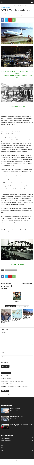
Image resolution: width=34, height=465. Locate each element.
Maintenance (4, 448)
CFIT (2, 443)
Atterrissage (8, 270)
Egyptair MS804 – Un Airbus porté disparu (11, 383)
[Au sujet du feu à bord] (5, 418)
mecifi (3, 15)
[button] (31, 2)
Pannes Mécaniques (8, 5)
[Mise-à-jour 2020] (5, 410)
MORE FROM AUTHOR (23, 306)
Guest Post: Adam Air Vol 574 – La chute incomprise (16, 319)
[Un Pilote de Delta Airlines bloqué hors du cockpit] (6, 314)
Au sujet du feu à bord (6, 378)
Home (2, 5)
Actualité (3, 452)
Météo (2, 445)
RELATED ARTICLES (10, 306)
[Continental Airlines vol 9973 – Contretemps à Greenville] (28, 312)
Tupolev (14, 270)
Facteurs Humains (5, 438)
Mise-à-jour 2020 (5, 375)
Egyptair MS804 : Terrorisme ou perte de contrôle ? (13, 381)
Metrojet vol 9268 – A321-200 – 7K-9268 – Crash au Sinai (14, 386)
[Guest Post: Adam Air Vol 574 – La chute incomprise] (17, 313)
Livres (11, 460)
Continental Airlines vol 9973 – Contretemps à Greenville (27, 317)
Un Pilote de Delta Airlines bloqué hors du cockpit (5, 321)
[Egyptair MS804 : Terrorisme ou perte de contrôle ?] (5, 426)
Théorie (2, 450)
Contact (16, 460)
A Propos (22, 460)
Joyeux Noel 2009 (27, 283)
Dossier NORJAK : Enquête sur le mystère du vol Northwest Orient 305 (8, 285)
